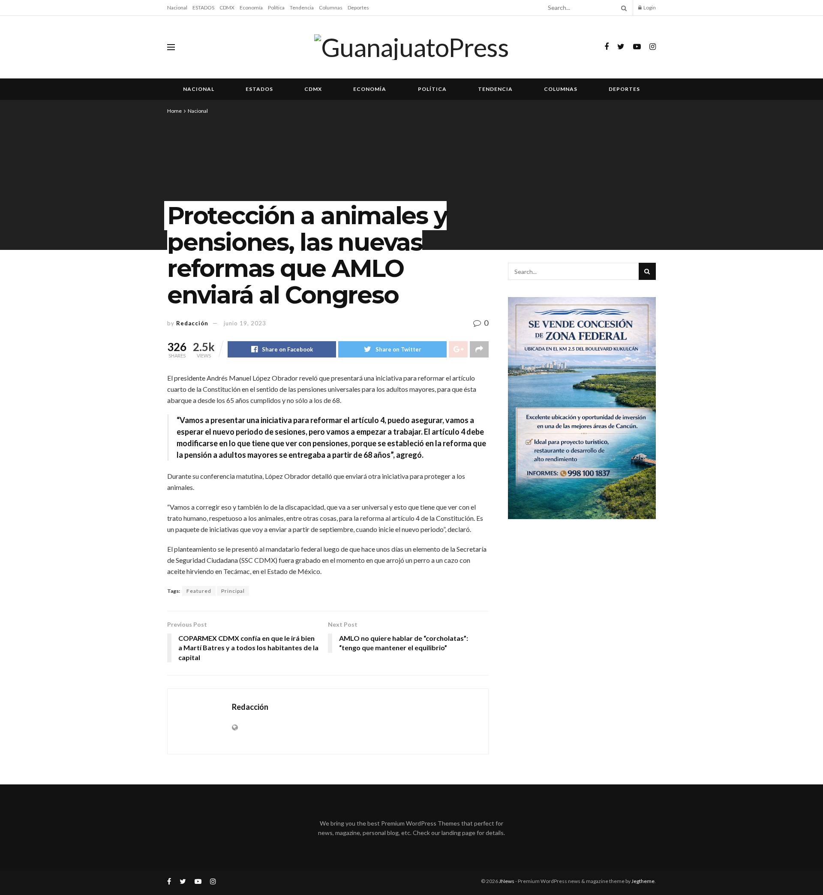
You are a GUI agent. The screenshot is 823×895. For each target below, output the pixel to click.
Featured (198, 591)
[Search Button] (622, 7)
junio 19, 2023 (245, 323)
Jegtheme (643, 881)
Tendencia (302, 7)
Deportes (358, 7)
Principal (233, 591)
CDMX (226, 7)
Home (174, 111)
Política (276, 7)
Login (649, 7)
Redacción (192, 323)
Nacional (177, 7)
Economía (251, 7)
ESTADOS (203, 7)
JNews (506, 881)
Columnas (330, 7)
